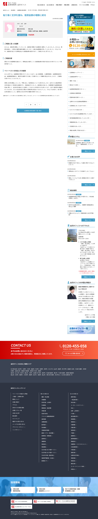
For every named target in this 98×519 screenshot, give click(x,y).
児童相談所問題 (45, 430)
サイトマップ (15, 418)
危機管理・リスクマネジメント (78, 444)
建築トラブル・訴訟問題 (47, 433)
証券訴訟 (44, 438)
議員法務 (73, 463)
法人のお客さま (50, 5)
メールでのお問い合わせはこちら (81, 54)
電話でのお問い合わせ (18, 421)
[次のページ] (39, 104)
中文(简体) (89, 2)
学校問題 (44, 427)
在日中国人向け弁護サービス (49, 449)
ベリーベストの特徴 (84, 5)
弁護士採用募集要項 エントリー (44, 490)
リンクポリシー (16, 430)
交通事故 (44, 405)
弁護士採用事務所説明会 (16, 490)
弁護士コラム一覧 (17, 410)
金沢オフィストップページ (18, 388)
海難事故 (44, 441)
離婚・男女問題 (45, 397)
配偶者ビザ (44, 461)
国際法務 (73, 452)
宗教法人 (73, 469)
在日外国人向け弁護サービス (49, 452)
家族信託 (44, 444)
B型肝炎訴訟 (45, 413)
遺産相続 (44, 419)
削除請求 (44, 424)
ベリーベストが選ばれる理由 (19, 394)
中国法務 (73, 449)
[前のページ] (26, 104)
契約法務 (73, 402)
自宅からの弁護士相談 (18, 407)
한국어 (93, 2)
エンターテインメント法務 (77, 466)
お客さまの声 (15, 413)
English (84, 2)
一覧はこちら (87, 151)
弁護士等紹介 (59, 5)
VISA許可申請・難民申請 (47, 455)
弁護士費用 (66, 5)
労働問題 (44, 399)
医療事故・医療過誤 (46, 436)
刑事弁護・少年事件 (46, 402)
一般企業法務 (74, 399)
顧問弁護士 (73, 397)
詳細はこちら (87, 277)
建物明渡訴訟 (74, 438)
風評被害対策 (74, 416)
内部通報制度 (74, 447)
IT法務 (72, 413)
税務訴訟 (73, 422)
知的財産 (73, 430)
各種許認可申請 (74, 455)
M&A (72, 408)
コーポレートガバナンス (77, 405)
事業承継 (73, 458)
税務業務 (44, 447)
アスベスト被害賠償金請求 (48, 416)
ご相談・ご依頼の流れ (18, 396)
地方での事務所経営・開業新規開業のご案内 (72, 490)
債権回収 (73, 441)
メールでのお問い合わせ (18, 424)
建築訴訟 (73, 436)
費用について (15, 399)
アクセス (92, 5)
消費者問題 (44, 422)
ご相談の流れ (74, 5)
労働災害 (44, 411)
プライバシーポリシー (18, 427)
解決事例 (14, 416)
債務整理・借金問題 (46, 408)
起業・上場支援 (74, 411)
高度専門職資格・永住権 (47, 458)
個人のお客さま (41, 5)
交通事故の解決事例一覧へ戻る (32, 111)
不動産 (72, 433)
